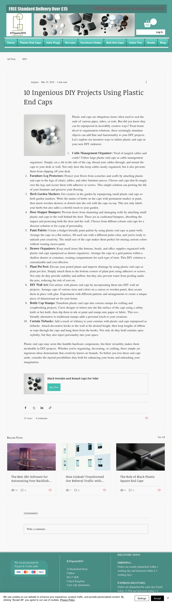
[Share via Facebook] (25, 407)
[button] (86, 383)
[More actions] (146, 82)
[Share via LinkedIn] (42, 407)
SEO (24, 59)
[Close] (168, 598)
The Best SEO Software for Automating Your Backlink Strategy (30, 479)
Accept (157, 598)
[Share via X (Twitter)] (33, 407)
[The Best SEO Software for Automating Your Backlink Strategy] (31, 457)
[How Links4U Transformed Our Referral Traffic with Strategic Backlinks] (86, 457)
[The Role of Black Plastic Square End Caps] (140, 457)
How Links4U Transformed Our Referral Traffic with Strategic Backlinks (85, 479)
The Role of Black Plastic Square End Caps (137, 479)
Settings (142, 598)
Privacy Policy (67, 599)
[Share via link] (50, 407)
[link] (150, 23)
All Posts (11, 59)
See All (161, 437)
